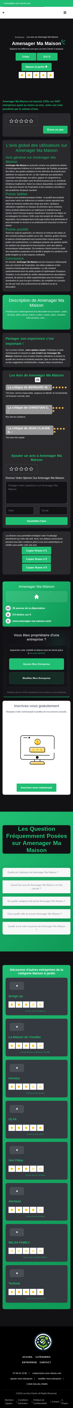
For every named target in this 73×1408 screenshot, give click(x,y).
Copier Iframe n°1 (36, 550)
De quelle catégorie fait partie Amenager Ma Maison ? (36, 901)
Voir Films (15, 1160)
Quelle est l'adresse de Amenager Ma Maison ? (32, 872)
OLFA (12, 1119)
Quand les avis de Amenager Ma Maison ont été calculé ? (36, 887)
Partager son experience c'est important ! (30, 341)
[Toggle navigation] (65, 12)
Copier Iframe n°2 (36, 559)
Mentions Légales (9, 1402)
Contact (45, 1362)
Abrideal (14, 1201)
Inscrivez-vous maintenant (36, 787)
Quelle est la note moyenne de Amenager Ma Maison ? (36, 928)
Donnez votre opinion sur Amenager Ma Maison (35, 477)
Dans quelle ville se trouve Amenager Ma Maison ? (34, 913)
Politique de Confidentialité (40, 1402)
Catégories (43, 1357)
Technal (14, 1283)
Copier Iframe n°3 (36, 567)
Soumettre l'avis (36, 520)
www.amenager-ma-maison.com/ (31, 621)
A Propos (64, 1402)
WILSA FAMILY (19, 1242)
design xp (15, 996)
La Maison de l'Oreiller (24, 1037)
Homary (14, 1078)
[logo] (6, 12)
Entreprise (19, 37)
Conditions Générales (23, 1402)
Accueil (27, 1357)
